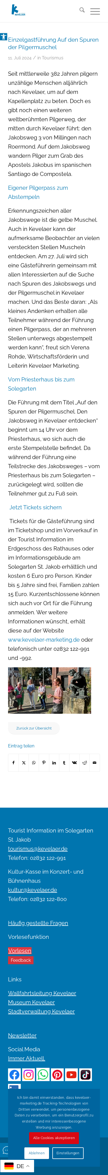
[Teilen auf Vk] (74, 762)
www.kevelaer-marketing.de (44, 639)
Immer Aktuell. (26, 1058)
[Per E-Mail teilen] (95, 762)
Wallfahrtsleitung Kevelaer (42, 993)
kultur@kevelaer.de (32, 890)
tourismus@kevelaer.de (38, 848)
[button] (3, 36)
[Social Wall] (7, 1150)
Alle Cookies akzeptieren (54, 1138)
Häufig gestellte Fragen (38, 923)
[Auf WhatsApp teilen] (34, 762)
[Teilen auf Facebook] (13, 762)
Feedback (21, 960)
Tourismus (52, 57)
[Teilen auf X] (24, 762)
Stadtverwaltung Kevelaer (41, 1011)
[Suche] (79, 11)
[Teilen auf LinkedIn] (54, 762)
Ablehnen (37, 1153)
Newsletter (22, 1035)
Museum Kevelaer (31, 1002)
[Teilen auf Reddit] (85, 762)
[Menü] (92, 11)
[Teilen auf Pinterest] (44, 762)
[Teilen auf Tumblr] (64, 762)
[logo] (44, 11)
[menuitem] (79, 11)
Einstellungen (67, 1153)
